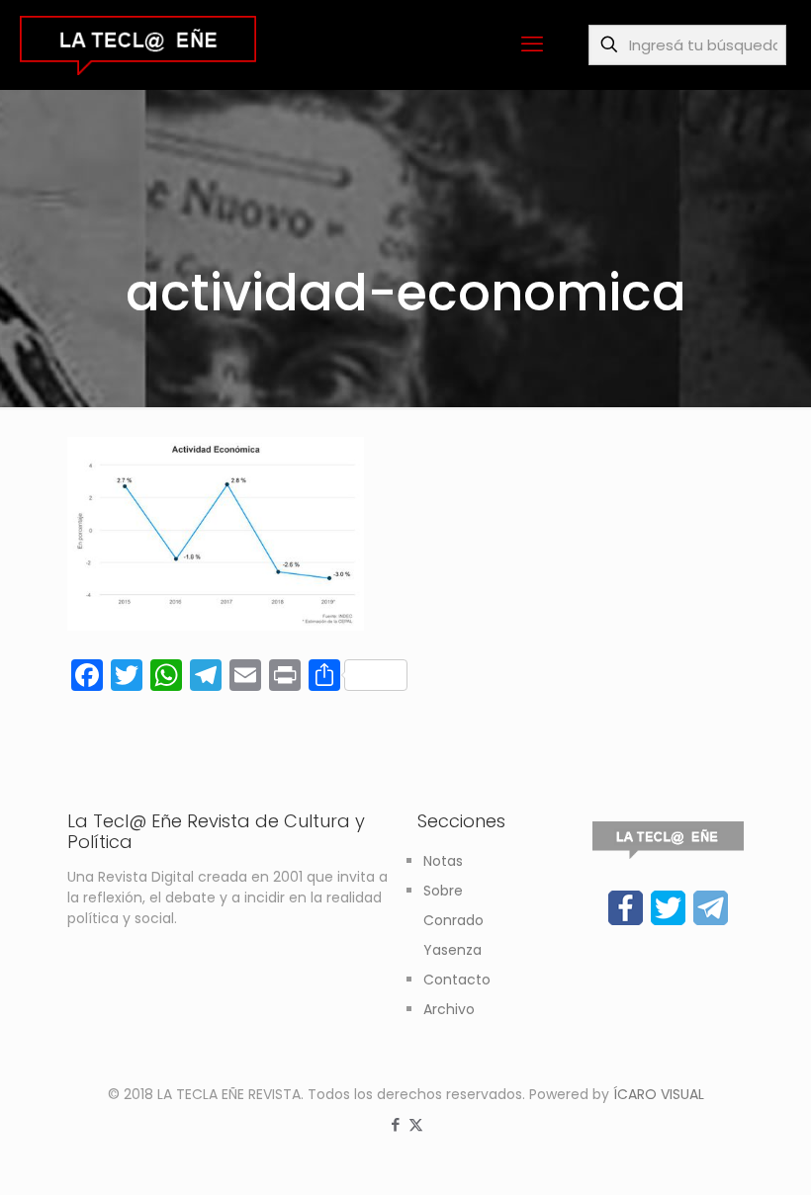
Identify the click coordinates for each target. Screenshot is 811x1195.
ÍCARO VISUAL (658, 1094)
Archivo (449, 1009)
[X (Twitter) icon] (415, 1124)
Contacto (457, 979)
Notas (443, 861)
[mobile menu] (532, 44)
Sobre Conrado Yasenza (453, 920)
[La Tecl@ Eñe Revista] (138, 44)
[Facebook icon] (395, 1124)
